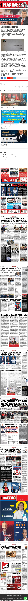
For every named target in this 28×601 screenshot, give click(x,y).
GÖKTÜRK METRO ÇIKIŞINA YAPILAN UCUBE (9, 163)
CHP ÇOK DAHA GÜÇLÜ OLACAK (8, 107)
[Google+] (13, 597)
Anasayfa (2, 7)
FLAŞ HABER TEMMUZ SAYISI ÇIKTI (9, 84)
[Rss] (11, 597)
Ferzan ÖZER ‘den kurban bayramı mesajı (20, 86)
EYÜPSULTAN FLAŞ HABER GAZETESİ (14, 595)
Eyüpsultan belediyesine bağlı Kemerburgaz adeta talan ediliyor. (12, 161)
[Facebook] (14, 597)
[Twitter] (16, 597)
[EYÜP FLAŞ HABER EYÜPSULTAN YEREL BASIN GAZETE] (14, 4)
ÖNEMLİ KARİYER (5, 144)
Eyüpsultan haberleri (8, 7)
